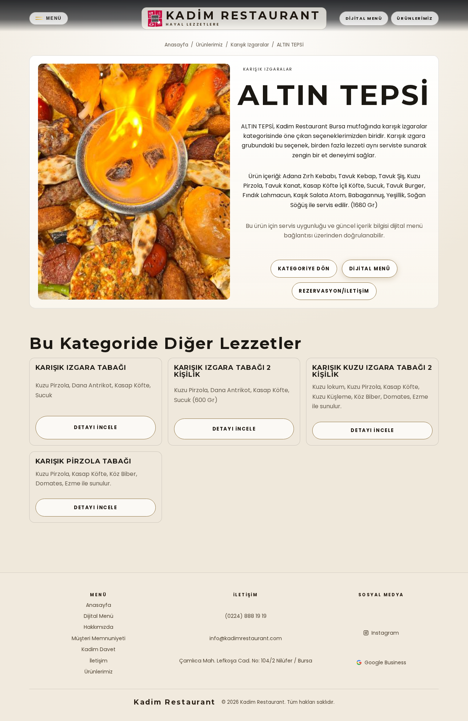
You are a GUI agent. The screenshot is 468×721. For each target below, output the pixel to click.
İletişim (98, 660)
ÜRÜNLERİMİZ (415, 18)
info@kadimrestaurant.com (246, 638)
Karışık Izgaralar (250, 44)
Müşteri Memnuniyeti (98, 638)
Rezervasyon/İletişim (334, 291)
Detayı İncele (95, 427)
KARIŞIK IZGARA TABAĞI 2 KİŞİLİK (222, 371)
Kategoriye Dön (304, 268)
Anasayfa (176, 44)
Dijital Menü (369, 268)
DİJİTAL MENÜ (364, 18)
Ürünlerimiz (209, 44)
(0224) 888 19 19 (246, 616)
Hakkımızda (98, 627)
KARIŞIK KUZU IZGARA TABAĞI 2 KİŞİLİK (372, 371)
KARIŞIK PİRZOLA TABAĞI (83, 461)
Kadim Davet (99, 649)
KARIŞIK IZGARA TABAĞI (80, 367)
